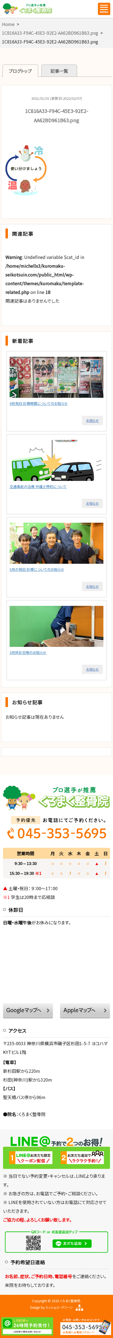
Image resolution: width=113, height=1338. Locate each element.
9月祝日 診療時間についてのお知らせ (39, 403)
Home (8, 24)
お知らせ (92, 420)
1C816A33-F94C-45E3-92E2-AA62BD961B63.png (50, 33)
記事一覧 (59, 71)
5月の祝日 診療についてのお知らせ (37, 569)
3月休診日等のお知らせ (28, 652)
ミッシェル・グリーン (59, 1307)
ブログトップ (20, 71)
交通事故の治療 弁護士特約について (38, 486)
